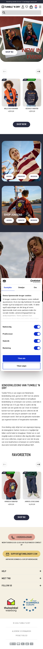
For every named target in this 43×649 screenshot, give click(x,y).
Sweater (21, 220)
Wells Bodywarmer (11, 110)
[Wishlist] (26, 6)
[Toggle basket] (31, 7)
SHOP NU (9, 52)
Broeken (34, 176)
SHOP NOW (21, 124)
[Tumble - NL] (11, 7)
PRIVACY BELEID (21, 636)
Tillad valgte (21, 366)
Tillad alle (21, 358)
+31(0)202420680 (24, 537)
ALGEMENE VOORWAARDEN (21, 631)
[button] (38, 71)
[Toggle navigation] (39, 7)
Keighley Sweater (32, 110)
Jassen (8, 176)
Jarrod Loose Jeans (32, 503)
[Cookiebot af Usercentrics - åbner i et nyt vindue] (30, 281)
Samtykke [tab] (8, 287)
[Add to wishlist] (18, 80)
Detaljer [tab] (21, 287)
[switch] (37, 334)
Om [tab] (35, 287)
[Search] (21, 12)
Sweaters (21, 176)
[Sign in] (22, 6)
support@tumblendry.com (24, 554)
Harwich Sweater (11, 503)
